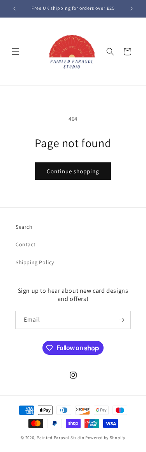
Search (24, 226)
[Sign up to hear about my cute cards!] (121, 320)
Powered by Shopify (105, 437)
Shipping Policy (35, 262)
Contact (25, 244)
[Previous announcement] (14, 8)
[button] (15, 51)
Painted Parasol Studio (60, 437)
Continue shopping (73, 171)
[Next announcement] (131, 8)
